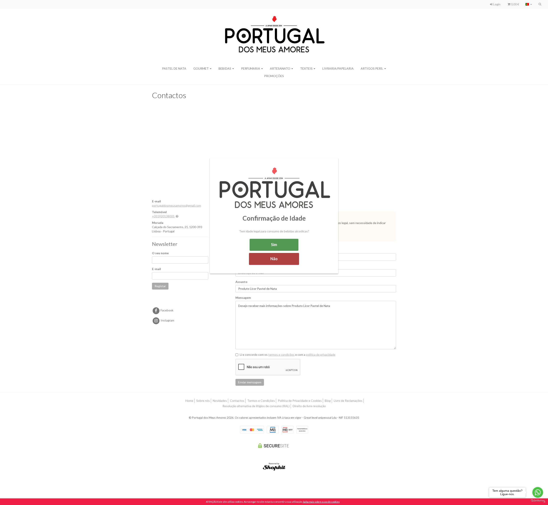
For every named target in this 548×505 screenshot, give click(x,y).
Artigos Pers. (372, 68)
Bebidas (225, 68)
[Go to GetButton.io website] (538, 500)
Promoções (274, 76)
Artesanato (280, 68)
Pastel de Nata (174, 68)
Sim (274, 244)
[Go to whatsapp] (537, 492)
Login (496, 4)
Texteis (306, 68)
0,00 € (514, 4)
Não (274, 258)
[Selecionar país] (529, 4)
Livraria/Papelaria (338, 68)
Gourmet (201, 68)
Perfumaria (251, 68)
